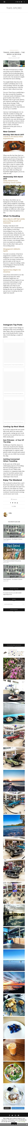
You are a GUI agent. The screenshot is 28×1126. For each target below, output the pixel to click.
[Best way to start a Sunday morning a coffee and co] (14, 713)
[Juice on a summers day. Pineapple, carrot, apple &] (14, 1050)
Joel (14, 506)
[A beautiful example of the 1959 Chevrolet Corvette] (14, 848)
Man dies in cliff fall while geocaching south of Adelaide (14, 221)
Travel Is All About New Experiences (13, 138)
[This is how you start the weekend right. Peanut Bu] (14, 691)
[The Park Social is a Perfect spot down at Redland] (14, 938)
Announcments (14, 50)
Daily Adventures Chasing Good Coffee (12, 182)
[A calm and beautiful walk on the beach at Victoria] (14, 960)
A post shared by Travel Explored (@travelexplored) (15, 364)
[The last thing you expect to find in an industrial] (14, 668)
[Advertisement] (14, 31)
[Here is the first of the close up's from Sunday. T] (14, 870)
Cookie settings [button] (21, 1121)
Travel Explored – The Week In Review (12, 539)
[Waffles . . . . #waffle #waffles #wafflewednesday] (14, 1095)
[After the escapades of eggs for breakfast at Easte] (14, 1005)
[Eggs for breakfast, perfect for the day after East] (14, 1027)
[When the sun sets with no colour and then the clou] (14, 982)
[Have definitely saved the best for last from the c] (14, 736)
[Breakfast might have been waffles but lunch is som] (14, 1072)
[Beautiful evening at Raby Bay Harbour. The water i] (14, 915)
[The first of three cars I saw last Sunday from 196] (14, 803)
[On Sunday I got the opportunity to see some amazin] (14, 893)
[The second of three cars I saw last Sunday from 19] (14, 758)
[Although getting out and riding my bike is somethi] (14, 825)
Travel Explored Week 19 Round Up (12, 561)
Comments (14, 499)
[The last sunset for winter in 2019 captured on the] (14, 781)
